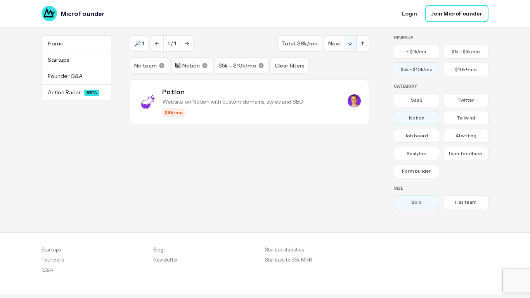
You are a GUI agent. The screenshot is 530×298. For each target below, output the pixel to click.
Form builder (416, 171)
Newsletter (165, 259)
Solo (416, 202)
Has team (465, 202)
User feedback (466, 153)
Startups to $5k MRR (288, 259)
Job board (416, 136)
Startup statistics (284, 249)
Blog (158, 249)
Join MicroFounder (456, 13)
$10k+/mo (466, 69)
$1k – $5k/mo (466, 51)
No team (145, 65)
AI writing (466, 136)
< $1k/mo (416, 51)
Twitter (465, 100)
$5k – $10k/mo (237, 65)
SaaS (417, 100)
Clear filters (290, 65)
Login (409, 13)
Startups (51, 249)
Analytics (416, 153)
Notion (191, 65)
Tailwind (466, 118)
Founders (53, 259)
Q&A (47, 270)
